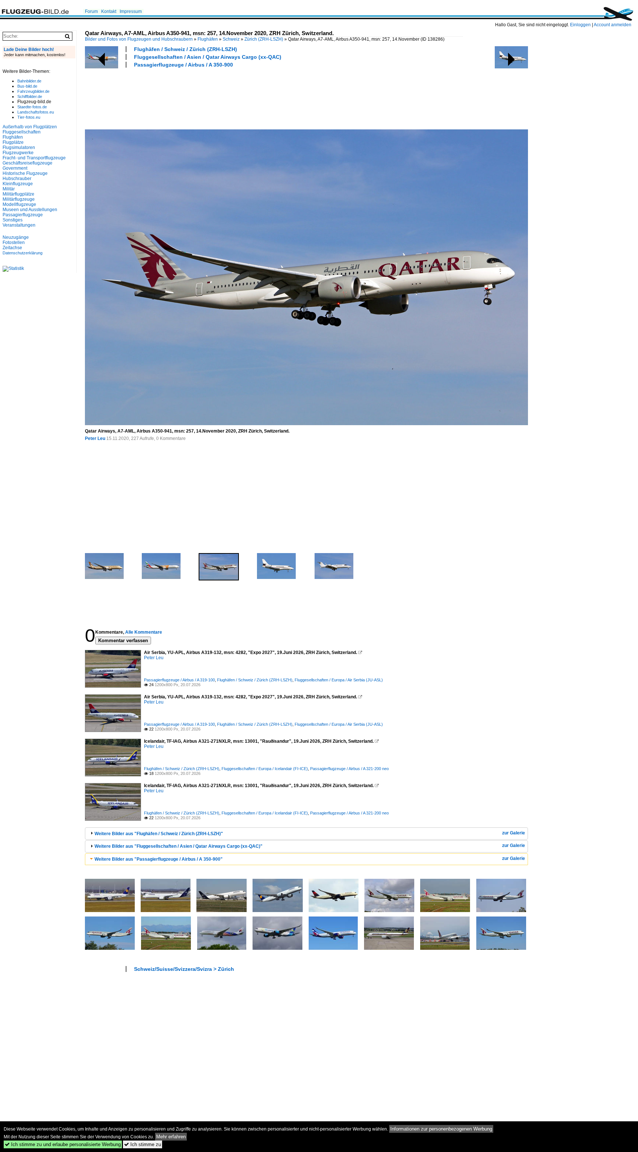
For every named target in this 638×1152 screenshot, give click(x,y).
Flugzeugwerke (18, 152)
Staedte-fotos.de (32, 107)
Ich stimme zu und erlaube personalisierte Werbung (63, 1144)
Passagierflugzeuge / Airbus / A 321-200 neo (349, 768)
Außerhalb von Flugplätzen (30, 126)
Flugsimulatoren (19, 147)
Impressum (131, 11)
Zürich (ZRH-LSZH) (263, 39)
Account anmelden (612, 24)
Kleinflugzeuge (18, 183)
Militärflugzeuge (19, 199)
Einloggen (580, 24)
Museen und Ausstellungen (30, 209)
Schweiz (231, 39)
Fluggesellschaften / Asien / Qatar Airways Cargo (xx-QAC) (207, 57)
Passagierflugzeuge (23, 214)
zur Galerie (513, 833)
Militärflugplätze (18, 194)
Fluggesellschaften (22, 132)
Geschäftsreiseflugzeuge (27, 163)
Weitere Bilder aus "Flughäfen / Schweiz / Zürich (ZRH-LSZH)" (159, 833)
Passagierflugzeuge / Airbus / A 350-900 (183, 65)
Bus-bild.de (27, 86)
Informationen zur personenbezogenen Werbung (441, 1129)
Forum (91, 11)
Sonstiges (13, 220)
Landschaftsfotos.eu (35, 112)
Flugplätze (13, 142)
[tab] (306, 833)
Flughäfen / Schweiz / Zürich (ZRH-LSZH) (185, 49)
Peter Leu (95, 438)
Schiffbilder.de (29, 96)
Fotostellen (14, 242)
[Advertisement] (219, 97)
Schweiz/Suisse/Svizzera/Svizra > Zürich (184, 969)
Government (15, 168)
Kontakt (108, 11)
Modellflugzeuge (19, 204)
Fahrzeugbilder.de (33, 91)
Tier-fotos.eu (28, 117)
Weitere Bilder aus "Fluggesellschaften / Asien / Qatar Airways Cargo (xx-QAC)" (179, 846)
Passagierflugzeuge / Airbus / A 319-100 (179, 680)
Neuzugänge (16, 237)
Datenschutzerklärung (22, 253)
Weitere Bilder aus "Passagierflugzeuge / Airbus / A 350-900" (159, 859)
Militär (9, 189)
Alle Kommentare (143, 632)
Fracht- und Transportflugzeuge (34, 157)
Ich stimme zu (142, 1144)
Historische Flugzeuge (25, 173)
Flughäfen (208, 39)
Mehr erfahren (171, 1136)
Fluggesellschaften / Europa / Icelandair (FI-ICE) (265, 768)
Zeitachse (12, 247)
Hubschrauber (17, 178)
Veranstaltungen (19, 225)
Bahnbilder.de (29, 81)
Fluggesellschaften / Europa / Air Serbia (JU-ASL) (339, 680)
